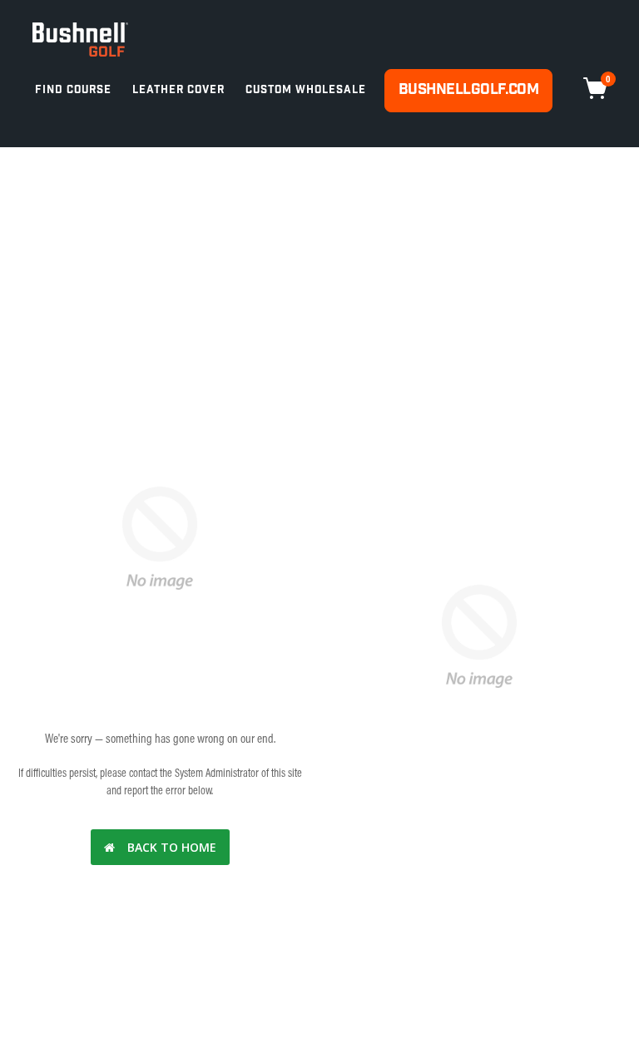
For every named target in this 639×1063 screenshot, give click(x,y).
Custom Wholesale (305, 90)
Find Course (73, 90)
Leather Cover (178, 90)
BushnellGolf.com (468, 89)
